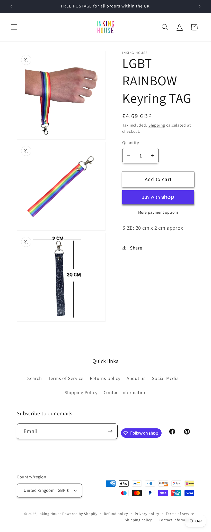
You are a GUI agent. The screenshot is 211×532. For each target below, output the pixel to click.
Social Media (165, 378)
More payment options (158, 212)
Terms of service (180, 513)
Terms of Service (65, 378)
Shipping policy (138, 519)
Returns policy (105, 378)
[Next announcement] (199, 6)
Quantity (130, 142)
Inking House (50, 513)
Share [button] (136, 248)
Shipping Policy (81, 392)
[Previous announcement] (11, 6)
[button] (14, 27)
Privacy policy (147, 513)
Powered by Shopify (79, 513)
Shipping (156, 125)
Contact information (125, 392)
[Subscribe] (110, 431)
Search (34, 378)
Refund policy (116, 513)
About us (136, 378)
